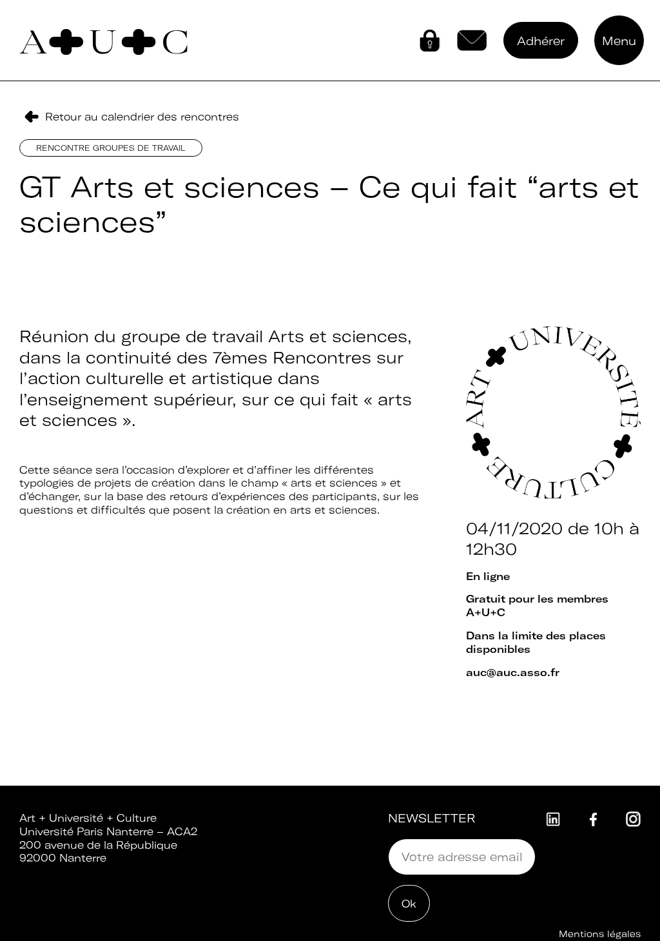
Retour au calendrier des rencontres (142, 116)
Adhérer (541, 41)
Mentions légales (600, 934)
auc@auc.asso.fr (512, 672)
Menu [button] (619, 41)
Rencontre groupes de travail (111, 148)
